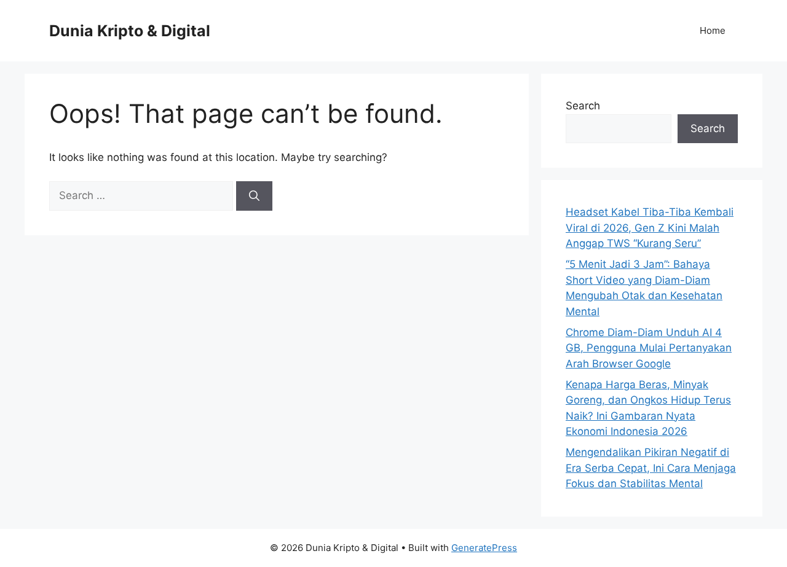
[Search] (254, 196)
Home (713, 30)
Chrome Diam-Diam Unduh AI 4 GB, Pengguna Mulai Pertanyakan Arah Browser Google (649, 348)
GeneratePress (484, 547)
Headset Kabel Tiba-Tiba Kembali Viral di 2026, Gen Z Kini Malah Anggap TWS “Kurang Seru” (650, 227)
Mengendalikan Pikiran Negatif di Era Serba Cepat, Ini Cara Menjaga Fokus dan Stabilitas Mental (651, 468)
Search (583, 106)
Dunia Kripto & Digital (129, 31)
